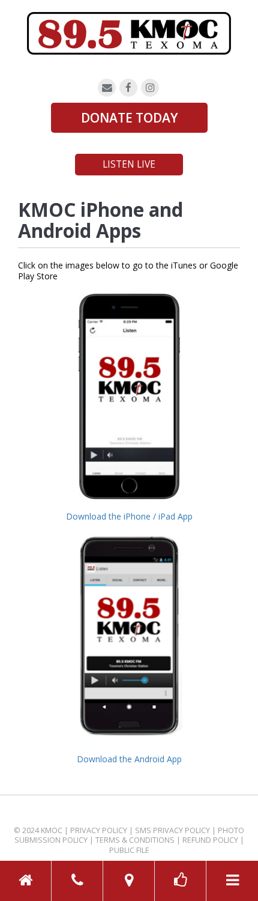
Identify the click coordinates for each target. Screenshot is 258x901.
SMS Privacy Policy (172, 830)
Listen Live (129, 164)
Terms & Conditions (135, 840)
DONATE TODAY (129, 117)
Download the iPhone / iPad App (129, 516)
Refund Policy (210, 840)
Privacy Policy (98, 830)
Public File (129, 850)
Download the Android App (129, 759)
